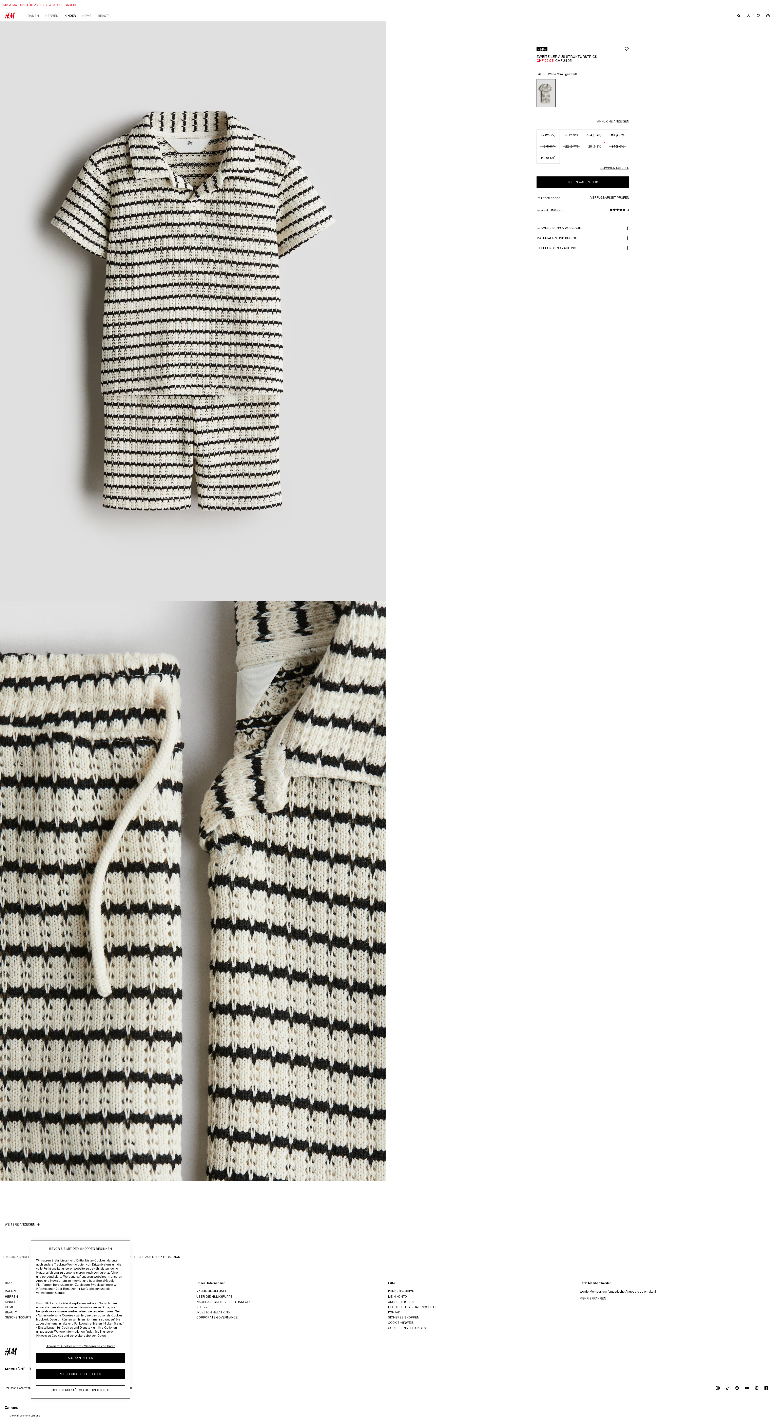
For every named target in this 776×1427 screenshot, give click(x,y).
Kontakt (395, 1312)
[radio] (546, 93)
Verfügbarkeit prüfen (609, 197)
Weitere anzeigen (20, 1224)
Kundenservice (401, 1291)
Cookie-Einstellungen (407, 1328)
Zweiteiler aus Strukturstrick (153, 1256)
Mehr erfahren (593, 1298)
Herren (51, 15)
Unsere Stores (401, 1302)
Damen (33, 15)
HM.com (9, 1256)
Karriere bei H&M (211, 1291)
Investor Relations (213, 1312)
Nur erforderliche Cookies (80, 1374)
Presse (202, 1307)
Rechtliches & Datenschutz (412, 1307)
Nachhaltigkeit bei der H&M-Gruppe (226, 1302)
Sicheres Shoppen (403, 1317)
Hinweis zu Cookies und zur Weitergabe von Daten (80, 1346)
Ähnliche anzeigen (613, 121)
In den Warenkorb (582, 182)
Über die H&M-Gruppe (214, 1296)
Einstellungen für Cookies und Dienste (80, 1390)
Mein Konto (397, 1296)
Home (86, 15)
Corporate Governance (217, 1317)
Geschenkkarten (19, 1317)
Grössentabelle (614, 168)
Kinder (70, 15)
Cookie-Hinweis (401, 1322)
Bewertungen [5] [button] (551, 210)
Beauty (104, 15)
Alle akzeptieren (80, 1357)
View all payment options (25, 1415)
